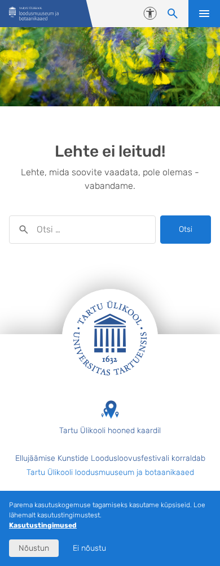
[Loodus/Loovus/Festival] (34, 14)
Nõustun (34, 548)
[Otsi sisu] (172, 13)
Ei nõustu (89, 548)
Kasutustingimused (43, 525)
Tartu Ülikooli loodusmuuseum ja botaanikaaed (110, 472)
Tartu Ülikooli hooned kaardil (110, 430)
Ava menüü (204, 13)
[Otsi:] (82, 229)
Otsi (185, 229)
